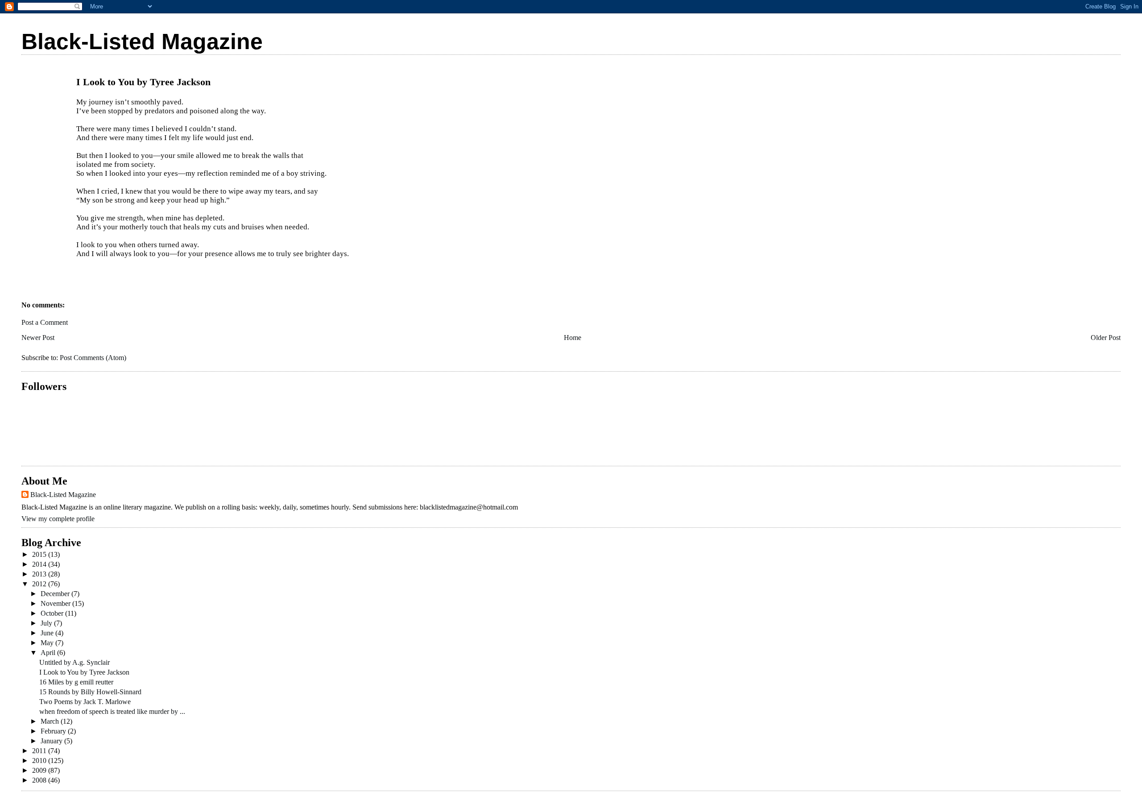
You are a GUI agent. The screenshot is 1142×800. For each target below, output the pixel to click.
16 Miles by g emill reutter (76, 682)
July (47, 623)
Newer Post (37, 337)
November (56, 603)
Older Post (1106, 337)
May (48, 643)
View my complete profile (58, 518)
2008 (40, 780)
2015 (40, 554)
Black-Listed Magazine (142, 41)
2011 (40, 750)
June (48, 633)
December (56, 593)
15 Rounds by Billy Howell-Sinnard (90, 692)
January (52, 741)
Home (572, 337)
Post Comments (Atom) (93, 357)
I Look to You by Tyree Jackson (84, 672)
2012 (40, 584)
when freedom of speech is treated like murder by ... (112, 711)
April (49, 652)
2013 (40, 574)
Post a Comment (44, 322)
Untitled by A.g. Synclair (74, 662)
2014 (40, 564)
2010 (40, 760)
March (51, 721)
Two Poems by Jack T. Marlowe (85, 701)
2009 (40, 770)
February (54, 731)
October (53, 613)
